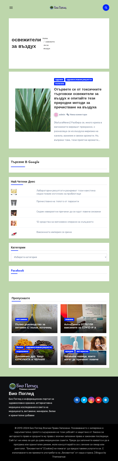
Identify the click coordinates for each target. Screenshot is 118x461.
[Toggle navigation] (11, 7)
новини (69, 319)
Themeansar (58, 456)
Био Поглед (21, 394)
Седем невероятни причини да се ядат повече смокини (69, 211)
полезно (59, 83)
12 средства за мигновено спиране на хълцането (65, 221)
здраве (59, 79)
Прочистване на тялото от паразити (58, 201)
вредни (69, 351)
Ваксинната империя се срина (54, 232)
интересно (82, 351)
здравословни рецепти (79, 79)
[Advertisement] (81, 43)
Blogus (99, 452)
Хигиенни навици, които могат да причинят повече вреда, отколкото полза (81, 359)
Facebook (17, 270)
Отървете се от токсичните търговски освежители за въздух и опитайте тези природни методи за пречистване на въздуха (77, 98)
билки (19, 347)
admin (62, 114)
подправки (22, 351)
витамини (21, 319)
